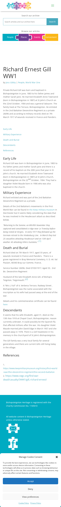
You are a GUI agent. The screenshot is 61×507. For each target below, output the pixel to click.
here (5, 304)
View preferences (30, 496)
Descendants (9, 145)
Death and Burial (11, 139)
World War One (33, 82)
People (21, 82)
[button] (56, 457)
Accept (30, 481)
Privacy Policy (35, 503)
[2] (26, 279)
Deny (30, 489)
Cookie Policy (24, 503)
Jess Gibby (11, 82)
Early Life (7, 129)
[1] (40, 241)
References (8, 150)
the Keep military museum (42, 209)
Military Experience (12, 134)
